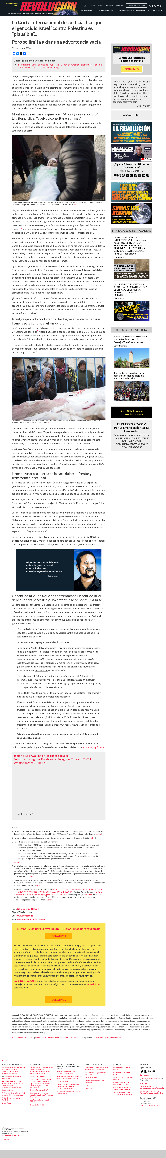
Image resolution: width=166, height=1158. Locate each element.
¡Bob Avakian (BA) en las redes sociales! (40, 1101)
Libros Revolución (63, 1081)
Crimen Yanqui (7, 1103)
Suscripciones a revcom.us (23, 1037)
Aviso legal (5, 1139)
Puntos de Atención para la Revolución (11, 1099)
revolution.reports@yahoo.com (108, 1037)
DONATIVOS (89, 1086)
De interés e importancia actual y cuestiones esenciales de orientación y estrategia (68, 1086)
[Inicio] (41, 8)
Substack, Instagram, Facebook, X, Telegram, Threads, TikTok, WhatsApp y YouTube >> (53, 760)
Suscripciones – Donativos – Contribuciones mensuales (122, 1088)
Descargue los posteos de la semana (122, 1073)
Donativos (109, 5)
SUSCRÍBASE (89, 1089)
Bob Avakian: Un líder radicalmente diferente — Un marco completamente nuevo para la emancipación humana (14, 1070)
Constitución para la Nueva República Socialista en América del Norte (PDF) (41, 1095)
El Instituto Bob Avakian (37, 1105)
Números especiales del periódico (121, 1083)
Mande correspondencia (148, 1078)
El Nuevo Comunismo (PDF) (39, 1090)
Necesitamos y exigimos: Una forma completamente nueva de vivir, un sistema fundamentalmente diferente (12, 1084)
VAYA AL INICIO (131, 114)
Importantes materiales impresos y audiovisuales (69, 1092)
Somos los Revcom (8, 1090)
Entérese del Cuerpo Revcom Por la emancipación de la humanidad (14, 1094)
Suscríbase (119, 5)
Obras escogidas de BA (37, 1076)
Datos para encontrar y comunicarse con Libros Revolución (152, 1087)
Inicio (100, 5)
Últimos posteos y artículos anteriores (122, 1068)
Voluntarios (144, 1083)
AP (75, 204)
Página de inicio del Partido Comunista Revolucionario (66, 1072)
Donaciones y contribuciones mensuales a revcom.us (56, 1037)
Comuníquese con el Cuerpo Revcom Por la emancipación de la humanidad (151, 1093)
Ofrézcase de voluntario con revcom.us (94, 1081)
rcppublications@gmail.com (149, 1105)
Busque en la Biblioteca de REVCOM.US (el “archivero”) (122, 1093)
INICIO (4, 1061)
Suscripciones (144, 1075)
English (92, 5)
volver (98, 834)
